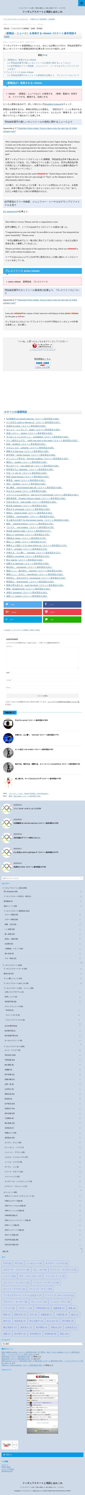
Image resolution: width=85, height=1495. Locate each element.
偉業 (72, 1308)
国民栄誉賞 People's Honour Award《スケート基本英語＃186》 (36, 498)
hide (45, 55)
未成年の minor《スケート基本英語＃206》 (26, 426)
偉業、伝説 (9, 924)
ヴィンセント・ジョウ (13, 1147)
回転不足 (20, 1314)
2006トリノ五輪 (11, 1225)
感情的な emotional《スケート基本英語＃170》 (28, 556)
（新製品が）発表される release (20, 60)
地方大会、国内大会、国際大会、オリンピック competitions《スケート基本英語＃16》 (48, 764)
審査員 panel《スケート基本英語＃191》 (26, 480)
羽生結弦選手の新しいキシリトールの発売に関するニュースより (39, 63)
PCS (18, 1263)
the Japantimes (10, 211)
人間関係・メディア (12, 949)
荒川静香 (41, 1327)
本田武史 (20, 1321)
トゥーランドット (55, 1276)
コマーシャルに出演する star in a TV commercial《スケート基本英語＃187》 (42, 495)
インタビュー (34, 1263)
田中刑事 (8, 1074)
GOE (7, 1263)
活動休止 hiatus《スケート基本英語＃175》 (26, 538)
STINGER (68, 1491)
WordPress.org (7, 1471)
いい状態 (8, 929)
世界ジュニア (10, 997)
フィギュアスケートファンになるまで (22, 1295)
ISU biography (9, 891)
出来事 (32, 630)
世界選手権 (9, 1001)
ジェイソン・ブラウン (13, 1152)
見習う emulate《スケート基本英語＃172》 (27, 549)
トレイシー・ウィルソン (16, 1282)
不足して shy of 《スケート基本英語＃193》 (27, 473)
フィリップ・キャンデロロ (59, 1295)
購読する (9, 1455)
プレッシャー (39, 1301)
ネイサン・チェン (11, 1142)
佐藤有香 (59, 1308)
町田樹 (7, 1099)
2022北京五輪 (10, 1244)
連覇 (7, 1334)
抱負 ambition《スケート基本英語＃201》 (26, 444)
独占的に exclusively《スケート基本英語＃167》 (29, 567)
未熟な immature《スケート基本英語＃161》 (27, 592)
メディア (9, 1308)
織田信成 (8, 1094)
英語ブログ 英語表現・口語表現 (43, 19)
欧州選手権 (9, 1031)
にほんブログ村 (42, 367)
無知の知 (7, 973)
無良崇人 (26, 1327)
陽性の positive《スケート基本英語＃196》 (27, 462)
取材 (7, 1314)
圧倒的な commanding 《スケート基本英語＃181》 (30, 516)
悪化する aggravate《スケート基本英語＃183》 (28, 509)
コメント (9, 646)
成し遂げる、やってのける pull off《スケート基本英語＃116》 (38, 779)
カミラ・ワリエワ (11, 1050)
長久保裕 (35, 1334)
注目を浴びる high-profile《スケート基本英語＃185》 (31, 502)
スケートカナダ (11, 1015)
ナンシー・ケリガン (14, 1289)
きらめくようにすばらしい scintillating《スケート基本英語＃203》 (37, 437)
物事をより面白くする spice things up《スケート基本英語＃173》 (37, 545)
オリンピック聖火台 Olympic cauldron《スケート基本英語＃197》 (37, 458)
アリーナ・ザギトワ (12, 1172)
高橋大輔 (8, 1079)
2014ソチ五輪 (10, 1235)
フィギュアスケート (10, 965)
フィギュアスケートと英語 (12, 888)
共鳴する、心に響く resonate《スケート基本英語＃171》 (33, 553)
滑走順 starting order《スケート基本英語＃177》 (29, 531)
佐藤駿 (7, 1070)
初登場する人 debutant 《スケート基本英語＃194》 (30, 469)
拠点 (74, 1314)
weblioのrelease (54, 104)
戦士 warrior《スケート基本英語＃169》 (25, 560)
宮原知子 (8, 1108)
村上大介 (52, 1321)
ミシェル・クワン (60, 1301)
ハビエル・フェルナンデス (15, 1157)
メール (9, 680)
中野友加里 (42, 1308)
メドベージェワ (10, 1176)
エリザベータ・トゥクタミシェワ (17, 1181)
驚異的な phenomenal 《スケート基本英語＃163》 (30, 582)
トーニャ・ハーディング (46, 1282)
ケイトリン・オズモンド (63, 1269)
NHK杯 (8, 1010)
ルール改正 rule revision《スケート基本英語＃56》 (34, 749)
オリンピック (9, 1192)
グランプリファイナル (14, 1020)
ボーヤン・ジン (10, 1167)
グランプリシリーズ (12, 1006)
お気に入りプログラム (13, 992)
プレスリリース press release (19, 72)
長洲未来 (50, 1334)
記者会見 (71, 1327)
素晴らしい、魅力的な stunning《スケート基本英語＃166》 (34, 571)
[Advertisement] (42, 391)
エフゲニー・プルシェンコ (15, 1186)
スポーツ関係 (10, 919)
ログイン (5, 1465)
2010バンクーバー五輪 (13, 1230)
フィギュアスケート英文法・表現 (16, 896)
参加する (55, 1426)
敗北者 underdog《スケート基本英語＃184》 (27, 506)
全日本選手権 (10, 1026)
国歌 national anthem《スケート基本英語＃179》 (30, 524)
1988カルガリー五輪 (12, 1201)
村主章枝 (68, 1321)
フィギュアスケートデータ (14, 969)
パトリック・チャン (40, 1289)
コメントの (8, 1469)
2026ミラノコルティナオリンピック (18, 1196)
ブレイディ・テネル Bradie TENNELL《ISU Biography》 (29, 793)
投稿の (6, 1467)
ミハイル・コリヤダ (12, 1162)
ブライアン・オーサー (15, 1301)
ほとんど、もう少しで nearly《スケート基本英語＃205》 (33, 430)
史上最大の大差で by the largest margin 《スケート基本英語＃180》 (38, 520)
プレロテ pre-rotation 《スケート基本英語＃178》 (30, 527)
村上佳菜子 (36, 1321)
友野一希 (8, 1084)
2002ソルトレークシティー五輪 (16, 1220)
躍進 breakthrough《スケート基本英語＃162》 (28, 589)
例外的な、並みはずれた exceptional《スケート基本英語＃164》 (36, 578)
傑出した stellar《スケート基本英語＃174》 (26, 542)
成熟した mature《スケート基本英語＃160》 (27, 596)
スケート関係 (10, 915)
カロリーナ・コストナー (16, 1269)
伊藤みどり (9, 1133)
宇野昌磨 (8, 1060)
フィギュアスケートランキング (16, 19)
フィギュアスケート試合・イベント (17, 988)
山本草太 (8, 1089)
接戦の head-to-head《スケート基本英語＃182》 (29, 513)
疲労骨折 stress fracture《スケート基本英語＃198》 (31, 455)
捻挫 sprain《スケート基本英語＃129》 (16, 1356)
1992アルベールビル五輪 (14, 1206)
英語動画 (7, 901)
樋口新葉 (8, 1123)
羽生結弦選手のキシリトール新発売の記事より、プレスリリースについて (43, 75)
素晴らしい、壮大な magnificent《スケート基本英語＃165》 (35, 574)
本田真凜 (8, 1128)
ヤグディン (25, 1308)
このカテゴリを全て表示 (42, 1422)
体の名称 (8, 953)
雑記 (4, 1251)
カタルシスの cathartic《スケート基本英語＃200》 (30, 448)
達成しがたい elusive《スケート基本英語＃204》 (29, 433)
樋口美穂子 (10, 1327)
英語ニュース (9, 906)
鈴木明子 (20, 1334)
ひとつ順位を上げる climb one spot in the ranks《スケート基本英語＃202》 (42, 440)
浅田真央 (8, 1138)
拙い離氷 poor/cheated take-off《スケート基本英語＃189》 (34, 487)
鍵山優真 (8, 1065)
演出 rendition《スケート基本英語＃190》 (26, 484)
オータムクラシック (12, 1040)
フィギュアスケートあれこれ (14, 983)
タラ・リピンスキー (30, 1276)
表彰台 (56, 1327)
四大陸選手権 (10, 1036)
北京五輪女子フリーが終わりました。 (27, 838)
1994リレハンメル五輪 (13, 1210)
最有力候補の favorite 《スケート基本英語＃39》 (20, 1352)
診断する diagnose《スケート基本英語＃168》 (28, 563)
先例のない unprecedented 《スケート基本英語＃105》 (22, 1365)
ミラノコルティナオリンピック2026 (27, 809)
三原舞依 (8, 1118)
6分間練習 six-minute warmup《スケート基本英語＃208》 (33, 419)
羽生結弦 (7, 630)
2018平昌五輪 (10, 1240)
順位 (64, 1334)
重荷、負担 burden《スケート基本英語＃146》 (25, 796)
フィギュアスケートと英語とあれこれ (42, 11)
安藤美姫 (46, 1314)
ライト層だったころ (11, 978)
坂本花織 (8, 1113)
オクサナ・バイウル (56, 1263)
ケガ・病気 (9, 958)
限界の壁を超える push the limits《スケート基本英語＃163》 (35, 585)
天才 (33, 1314)
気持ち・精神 (10, 939)
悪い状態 (8, 934)
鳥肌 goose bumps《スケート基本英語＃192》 (28, 477)
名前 (8, 672)
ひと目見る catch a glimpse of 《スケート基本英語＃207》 (33, 422)
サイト (8, 687)
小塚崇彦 (61, 1314)
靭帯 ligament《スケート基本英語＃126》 (17, 1361)
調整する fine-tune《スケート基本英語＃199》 (27, 451)
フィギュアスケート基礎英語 (20, 630)
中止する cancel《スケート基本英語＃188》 (26, 491)
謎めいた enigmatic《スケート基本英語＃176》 (28, 534)
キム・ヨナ (40, 1269)
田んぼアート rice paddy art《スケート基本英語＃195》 (33, 466)
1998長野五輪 (10, 1215)
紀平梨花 (37, 630)
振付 (7, 1321)
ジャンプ (9, 1276)
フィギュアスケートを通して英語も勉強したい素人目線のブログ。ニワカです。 (42, 1487)
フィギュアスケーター (12, 1046)
